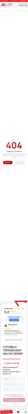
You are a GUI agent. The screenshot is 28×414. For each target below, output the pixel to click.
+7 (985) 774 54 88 (22, 5)
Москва (25, 3)
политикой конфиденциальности (17, 395)
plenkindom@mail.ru (12, 359)
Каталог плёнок (19, 162)
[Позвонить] (18, 412)
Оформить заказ (6, 411)
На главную (8, 162)
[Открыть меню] (25, 411)
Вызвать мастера (14, 400)
